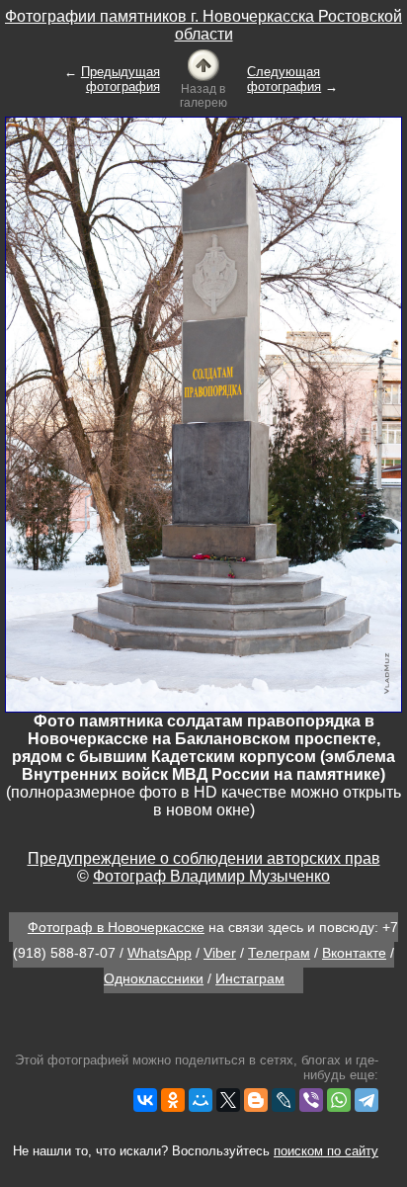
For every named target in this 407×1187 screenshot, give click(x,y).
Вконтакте (354, 953)
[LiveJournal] (283, 1100)
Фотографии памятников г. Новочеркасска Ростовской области (203, 25)
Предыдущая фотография (120, 79)
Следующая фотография (284, 79)
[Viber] (311, 1100)
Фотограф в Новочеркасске (116, 927)
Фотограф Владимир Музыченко (211, 876)
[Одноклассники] (173, 1100)
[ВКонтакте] (145, 1100)
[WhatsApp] (339, 1100)
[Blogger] (256, 1100)
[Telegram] (366, 1100)
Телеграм (279, 953)
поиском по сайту (326, 1151)
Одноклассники (154, 978)
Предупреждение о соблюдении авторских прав (204, 858)
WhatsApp (159, 953)
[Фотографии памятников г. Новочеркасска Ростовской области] (203, 63)
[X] (228, 1100)
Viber (220, 953)
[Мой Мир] (200, 1100)
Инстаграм (250, 978)
